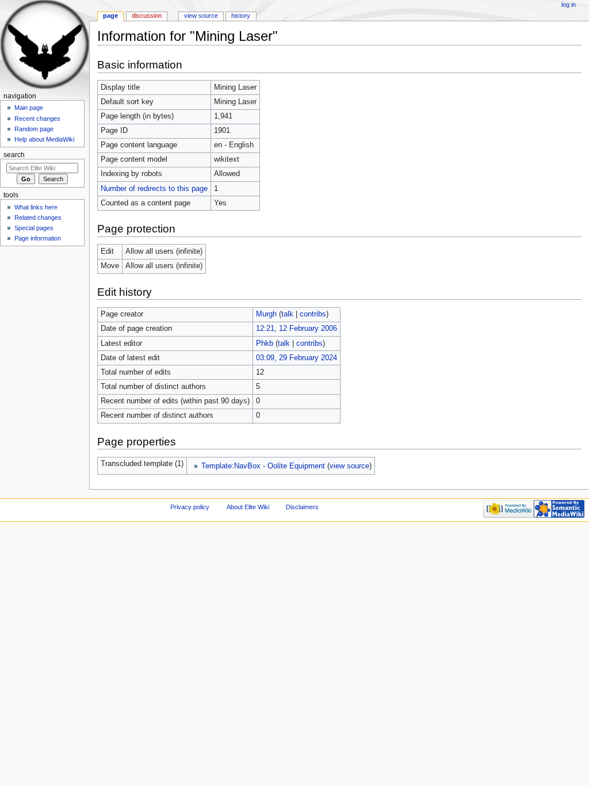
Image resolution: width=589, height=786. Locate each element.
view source (349, 466)
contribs (313, 314)
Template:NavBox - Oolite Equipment (263, 466)
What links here (36, 207)
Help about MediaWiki (44, 139)
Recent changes (37, 118)
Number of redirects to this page (154, 189)
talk (287, 314)
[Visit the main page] (44, 44)
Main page (28, 107)
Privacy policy (189, 506)
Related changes (38, 217)
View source (201, 15)
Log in (568, 4)
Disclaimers (302, 506)
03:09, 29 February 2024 (296, 358)
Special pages (33, 227)
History (240, 15)
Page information (37, 238)
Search (14, 154)
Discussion (147, 15)
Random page (33, 128)
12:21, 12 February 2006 (296, 329)
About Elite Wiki (248, 506)
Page (110, 15)
